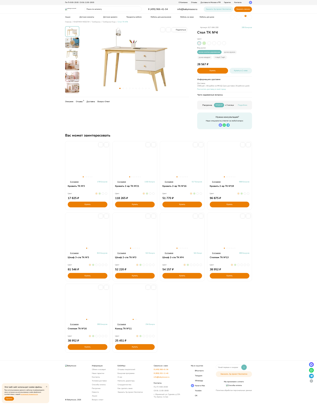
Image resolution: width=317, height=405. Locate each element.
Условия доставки (99, 381)
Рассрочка (96, 388)
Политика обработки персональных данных (234, 390)
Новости (95, 392)
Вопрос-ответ (97, 400)
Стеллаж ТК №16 (77, 328)
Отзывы (194, 2)
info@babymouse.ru (187, 9)
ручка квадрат (205, 57)
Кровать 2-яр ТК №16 (174, 186)
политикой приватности (29, 394)
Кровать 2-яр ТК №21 (127, 186)
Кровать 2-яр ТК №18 (222, 186)
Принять (9, 399)
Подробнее (242, 105)
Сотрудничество (124, 384)
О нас (120, 377)
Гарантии (227, 2)
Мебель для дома (207, 17)
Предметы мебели (134, 17)
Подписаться (244, 367)
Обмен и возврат (99, 369)
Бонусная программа (126, 373)
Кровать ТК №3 (76, 186)
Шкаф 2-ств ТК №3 (125, 257)
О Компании (183, 2)
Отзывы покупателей (126, 369)
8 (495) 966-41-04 (158, 9)
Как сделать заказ (125, 388)
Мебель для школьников (161, 17)
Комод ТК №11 (123, 328)
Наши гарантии (98, 373)
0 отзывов (74, 182)
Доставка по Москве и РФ (211, 2)
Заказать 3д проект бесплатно (218, 9)
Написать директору (126, 381)
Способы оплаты (99, 384)
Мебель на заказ (187, 17)
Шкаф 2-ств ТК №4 (173, 257)
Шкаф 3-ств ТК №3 (78, 257)
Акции (67, 17)
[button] (120, 88)
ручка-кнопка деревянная (209, 52)
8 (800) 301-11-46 (161, 373)
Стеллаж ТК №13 (219, 257)
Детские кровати (110, 17)
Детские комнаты (86, 17)
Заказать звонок (243, 9)
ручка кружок (229, 52)
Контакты (238, 2)
